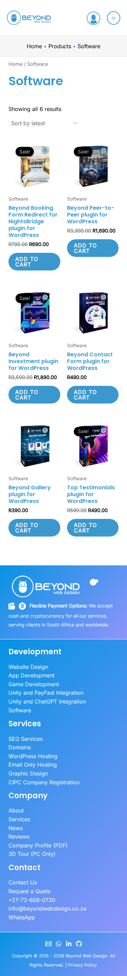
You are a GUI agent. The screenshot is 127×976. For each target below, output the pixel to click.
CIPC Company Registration (44, 782)
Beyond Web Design (86, 955)
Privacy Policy (82, 965)
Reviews (18, 836)
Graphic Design (28, 773)
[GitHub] (79, 944)
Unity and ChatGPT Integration (47, 701)
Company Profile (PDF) (38, 845)
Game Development (33, 684)
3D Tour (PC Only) (32, 853)
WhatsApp (21, 917)
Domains (19, 747)
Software (19, 710)
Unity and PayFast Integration (45, 692)
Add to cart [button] (26, 262)
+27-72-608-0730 (31, 900)
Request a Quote (29, 891)
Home (15, 64)
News (15, 828)
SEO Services (25, 738)
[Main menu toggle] (113, 17)
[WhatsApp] (59, 944)
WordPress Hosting (33, 756)
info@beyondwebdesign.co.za (47, 908)
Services (19, 819)
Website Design (28, 666)
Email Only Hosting (32, 764)
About (16, 810)
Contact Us (22, 882)
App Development (31, 675)
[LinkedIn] (69, 944)
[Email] (48, 944)
